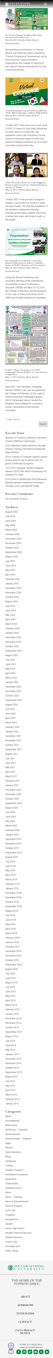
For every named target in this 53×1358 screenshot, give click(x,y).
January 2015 (12, 1014)
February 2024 (12, 628)
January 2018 (12, 942)
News (28, 40)
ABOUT (25, 1296)
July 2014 (10, 1041)
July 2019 (10, 861)
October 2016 (12, 960)
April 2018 (10, 928)
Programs (10, 1215)
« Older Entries (12, 419)
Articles (22, 40)
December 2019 (13, 839)
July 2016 (10, 973)
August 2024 (11, 601)
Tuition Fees (11, 1241)
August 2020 (11, 807)
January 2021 (12, 785)
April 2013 (10, 1090)
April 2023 (10, 673)
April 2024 (10, 619)
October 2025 (12, 547)
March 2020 (11, 825)
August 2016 (11, 969)
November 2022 (13, 691)
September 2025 (13, 552)
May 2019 (10, 870)
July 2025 (10, 561)
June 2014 (10, 1045)
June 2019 (10, 866)
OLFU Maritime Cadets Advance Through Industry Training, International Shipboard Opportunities (25, 449)
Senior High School (14, 1228)
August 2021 (11, 754)
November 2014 (13, 1023)
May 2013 (10, 1085)
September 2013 (13, 1072)
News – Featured (13, 1197)
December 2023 (13, 637)
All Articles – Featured (16, 1129)
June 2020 (10, 816)
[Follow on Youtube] (35, 1352)
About (8, 1116)
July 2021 (10, 758)
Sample (9, 1224)
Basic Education (13, 1152)
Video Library (12, 1250)
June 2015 (10, 991)
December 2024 (13, 588)
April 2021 (10, 772)
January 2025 (12, 583)
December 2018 (13, 893)
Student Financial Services (18, 1232)
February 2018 (12, 937)
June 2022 (10, 713)
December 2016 (13, 951)
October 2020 (12, 798)
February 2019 (12, 884)
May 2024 (10, 615)
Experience (10, 1179)
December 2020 (13, 789)
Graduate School (13, 1188)
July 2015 (10, 987)
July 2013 (10, 1081)
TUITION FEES (25, 1313)
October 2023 (12, 646)
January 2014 (12, 1054)
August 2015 (11, 982)
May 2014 (10, 1050)
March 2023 (11, 677)
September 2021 (13, 749)
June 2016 (10, 978)
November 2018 (13, 897)
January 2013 (12, 1103)
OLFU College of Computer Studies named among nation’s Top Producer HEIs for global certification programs (26, 460)
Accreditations (12, 1120)
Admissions (11, 1125)
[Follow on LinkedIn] (47, 1352)
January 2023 (12, 682)
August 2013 (11, 1076)
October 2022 (12, 695)
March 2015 (11, 1005)
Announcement (12, 1134)
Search (43, 424)
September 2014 (13, 1032)
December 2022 (13, 686)
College (9, 1165)
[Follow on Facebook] (18, 1352)
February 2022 (12, 727)
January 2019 (12, 888)
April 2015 (10, 1000)
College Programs (14, 1170)
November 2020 (13, 794)
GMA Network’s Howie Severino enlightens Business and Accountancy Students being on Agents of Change (26, 184)
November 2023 (13, 642)
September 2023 (13, 651)
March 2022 (11, 722)
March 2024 (11, 624)
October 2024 (12, 597)
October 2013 (12, 1067)
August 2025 (11, 556)
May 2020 (10, 821)
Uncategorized (12, 1246)
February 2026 (12, 534)
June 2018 (10, 920)
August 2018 (11, 911)
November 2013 (13, 1063)
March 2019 (11, 879)
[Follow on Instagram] (24, 1352)
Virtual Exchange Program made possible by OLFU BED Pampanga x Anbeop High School (26, 111)
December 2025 (13, 538)
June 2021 (10, 763)
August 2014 (11, 1036)
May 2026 (10, 525)
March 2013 (11, 1094)
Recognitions (11, 1219)
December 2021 (13, 736)
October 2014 (12, 1027)
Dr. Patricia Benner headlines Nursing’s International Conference (23, 36)
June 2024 (10, 610)
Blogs (8, 1156)
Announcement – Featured (18, 1138)
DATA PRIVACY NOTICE (25, 1332)
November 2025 (13, 543)
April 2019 (10, 875)
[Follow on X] (41, 1352)
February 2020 (12, 830)
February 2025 (12, 579)
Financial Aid (11, 1183)
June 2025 (10, 565)
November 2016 (13, 955)
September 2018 (13, 906)
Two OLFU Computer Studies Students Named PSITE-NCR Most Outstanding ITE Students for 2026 (25, 471)
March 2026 (11, 529)
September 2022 (13, 700)
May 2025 (10, 570)
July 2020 (10, 812)
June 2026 (10, 520)
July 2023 (10, 659)
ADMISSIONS (25, 1305)
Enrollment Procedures (16, 1174)
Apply (8, 1143)
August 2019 (11, 857)
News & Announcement (16, 1201)
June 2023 (10, 664)
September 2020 (13, 803)
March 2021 (11, 776)
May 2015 (10, 996)
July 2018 (10, 915)
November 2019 (13, 843)
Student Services (13, 1237)
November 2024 (13, 592)
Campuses (10, 1161)
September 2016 (13, 964)
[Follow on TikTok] (30, 1352)
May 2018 (10, 924)
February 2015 (12, 1009)
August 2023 (11, 655)
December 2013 (13, 1058)
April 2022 (10, 718)
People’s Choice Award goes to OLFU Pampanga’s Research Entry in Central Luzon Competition (26, 372)
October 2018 (12, 902)
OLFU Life (10, 1210)
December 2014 (13, 1018)
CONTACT (25, 1322)
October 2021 (12, 745)
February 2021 (12, 781)
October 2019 (12, 848)
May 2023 (10, 668)
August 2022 (11, 704)
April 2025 (10, 574)
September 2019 (13, 852)
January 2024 (12, 633)
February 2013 (12, 1099)
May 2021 (10, 767)
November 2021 (13, 740)
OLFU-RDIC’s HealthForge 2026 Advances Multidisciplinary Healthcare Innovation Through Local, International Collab (26, 482)
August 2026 (11, 512)
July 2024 (10, 606)
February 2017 (12, 946)
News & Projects (13, 1206)
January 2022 (12, 731)
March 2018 (11, 933)
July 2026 (10, 516)
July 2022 (10, 709)
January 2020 (12, 834)
